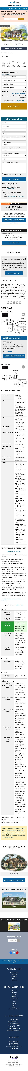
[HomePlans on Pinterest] (17, 952)
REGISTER (17, 8)
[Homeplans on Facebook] (10, 952)
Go (18, 941)
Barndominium (14, 973)
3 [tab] (15, 43)
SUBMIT (21, 19)
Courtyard (14, 992)
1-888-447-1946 (14, 5)
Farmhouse (14, 976)
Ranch (14, 978)
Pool (14, 1000)
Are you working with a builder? (11, 148)
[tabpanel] (14, 32)
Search (5, 961)
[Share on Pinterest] (20, 302)
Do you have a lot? (7, 142)
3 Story (14, 1007)
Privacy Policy (21, 196)
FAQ (19, 961)
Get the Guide (14, 243)
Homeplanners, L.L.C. (14, 1021)
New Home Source (14, 1041)
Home (2, 53)
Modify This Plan (14, 273)
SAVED (12, 8)
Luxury (14, 994)
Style (6, 53)
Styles (10, 961)
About (23, 961)
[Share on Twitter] (17, 302)
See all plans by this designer (14, 880)
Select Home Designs (14, 1023)
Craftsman (14, 974)
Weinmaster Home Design (14, 1030)
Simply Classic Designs (14, 1025)
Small (14, 1001)
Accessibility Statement (14, 1065)
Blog (14, 961)
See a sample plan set (14, 551)
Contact (14, 962)
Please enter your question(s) (10, 162)
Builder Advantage (14, 1043)
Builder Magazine (14, 1045)
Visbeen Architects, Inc (14, 1029)
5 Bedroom (14, 991)
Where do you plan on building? (11, 153)
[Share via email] (8, 302)
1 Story (14, 1003)
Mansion (14, 996)
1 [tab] (10, 43)
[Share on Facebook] (14, 302)
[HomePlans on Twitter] (14, 952)
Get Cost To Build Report (14, 220)
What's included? (6, 74)
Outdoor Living (14, 998)
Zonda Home (14, 1048)
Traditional (14, 980)
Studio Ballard (14, 1027)
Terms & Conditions (15, 14)
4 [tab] (17, 43)
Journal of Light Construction (14, 1047)
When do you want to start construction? (13, 137)
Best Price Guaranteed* (19, 93)
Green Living (14, 1019)
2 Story (14, 1005)
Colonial (10, 53)
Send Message (14, 179)
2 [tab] (13, 43)
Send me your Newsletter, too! (12, 174)
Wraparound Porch (14, 1009)
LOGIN (23, 8)
